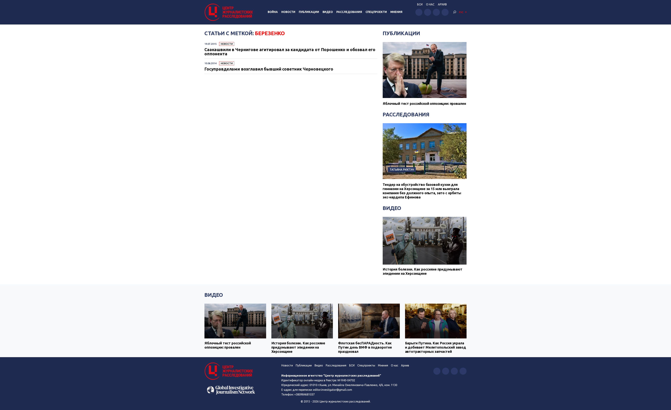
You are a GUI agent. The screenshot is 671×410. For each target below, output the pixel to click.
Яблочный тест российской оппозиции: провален (424, 103)
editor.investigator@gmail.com (332, 389)
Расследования (349, 11)
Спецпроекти (376, 11)
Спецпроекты (366, 365)
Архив (442, 4)
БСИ (420, 4)
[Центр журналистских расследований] (229, 12)
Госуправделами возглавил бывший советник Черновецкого (268, 69)
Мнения (396, 11)
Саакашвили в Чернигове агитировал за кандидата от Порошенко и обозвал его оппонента (289, 52)
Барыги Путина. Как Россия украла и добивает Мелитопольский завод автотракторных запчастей (435, 347)
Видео (328, 11)
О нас (430, 4)
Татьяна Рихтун (402, 169)
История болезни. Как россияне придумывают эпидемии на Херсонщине (422, 271)
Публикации (309, 11)
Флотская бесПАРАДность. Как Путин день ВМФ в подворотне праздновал (365, 347)
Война (273, 11)
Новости (288, 11)
